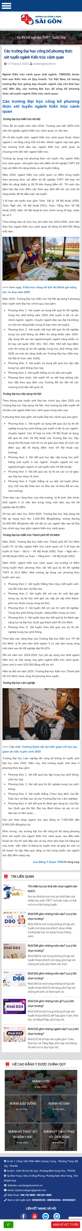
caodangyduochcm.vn (30, 1185)
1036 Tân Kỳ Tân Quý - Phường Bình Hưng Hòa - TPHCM (45, 1170)
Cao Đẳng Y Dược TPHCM (50, 861)
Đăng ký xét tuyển (65, 1224)
